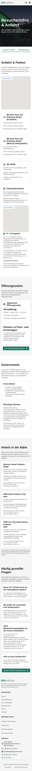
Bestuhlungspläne (7, 729)
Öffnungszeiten (23, 50)
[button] (26, 2)
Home (3, 696)
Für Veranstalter (6, 702)
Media (3, 709)
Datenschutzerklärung (20, 767)
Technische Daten (7, 733)
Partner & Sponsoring (8, 721)
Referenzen (5, 725)
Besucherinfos (6, 706)
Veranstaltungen (6, 699)
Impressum (8, 767)
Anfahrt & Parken (9, 50)
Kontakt (3, 712)
